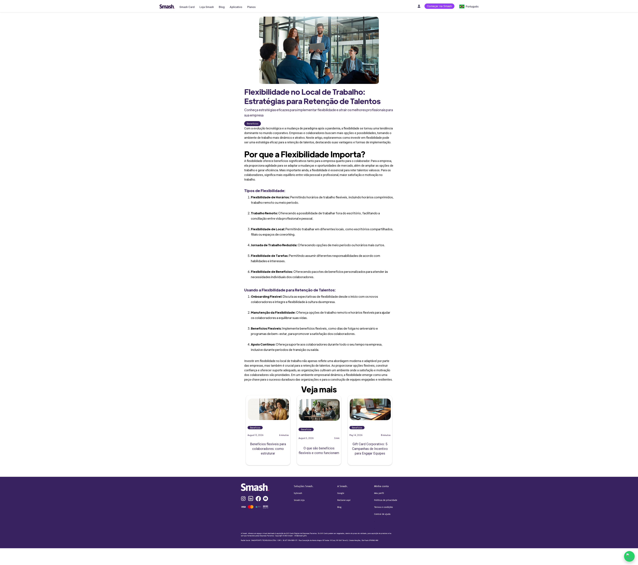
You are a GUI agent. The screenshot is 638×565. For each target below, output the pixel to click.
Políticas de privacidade (385, 500)
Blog (339, 507)
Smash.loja (299, 500)
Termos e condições (383, 507)
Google (340, 493)
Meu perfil (379, 493)
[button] (467, 6)
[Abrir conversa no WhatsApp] (629, 556)
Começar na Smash (439, 6)
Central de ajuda (382, 514)
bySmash (298, 493)
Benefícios (252, 123)
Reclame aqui (343, 500)
